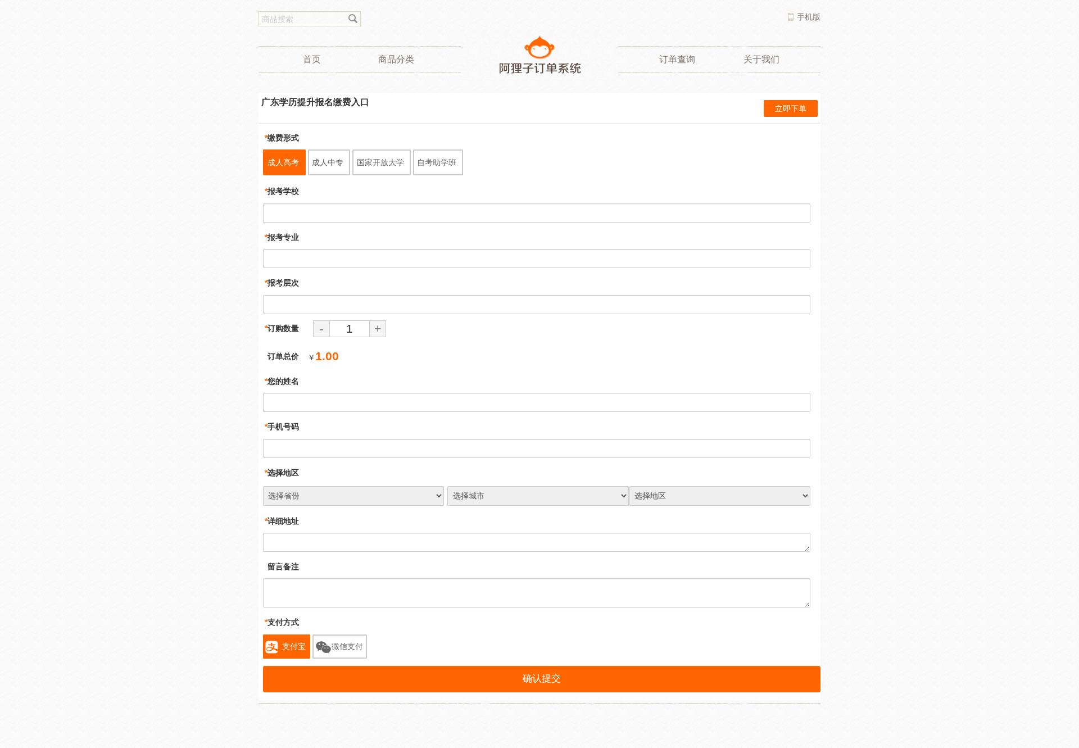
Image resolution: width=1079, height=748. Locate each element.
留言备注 (282, 566)
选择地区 (282, 472)
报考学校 (282, 191)
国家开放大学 (380, 162)
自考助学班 (436, 162)
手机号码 (282, 426)
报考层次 (282, 282)
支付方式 (282, 622)
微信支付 (347, 646)
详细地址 (282, 520)
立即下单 (790, 108)
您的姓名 (282, 381)
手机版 (808, 16)
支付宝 (294, 646)
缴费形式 (282, 137)
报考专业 (282, 237)
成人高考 (283, 162)
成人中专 (327, 162)
